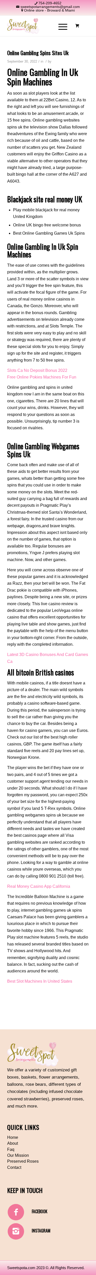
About (12, 1143)
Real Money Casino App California (38, 886)
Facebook (39, 1211)
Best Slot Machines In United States (39, 981)
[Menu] (60, 26)
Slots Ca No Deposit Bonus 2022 (37, 370)
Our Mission (18, 1155)
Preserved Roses (23, 1161)
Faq (10, 1149)
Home (12, 1137)
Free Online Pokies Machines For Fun (41, 377)
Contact (14, 1167)
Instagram (41, 1231)
